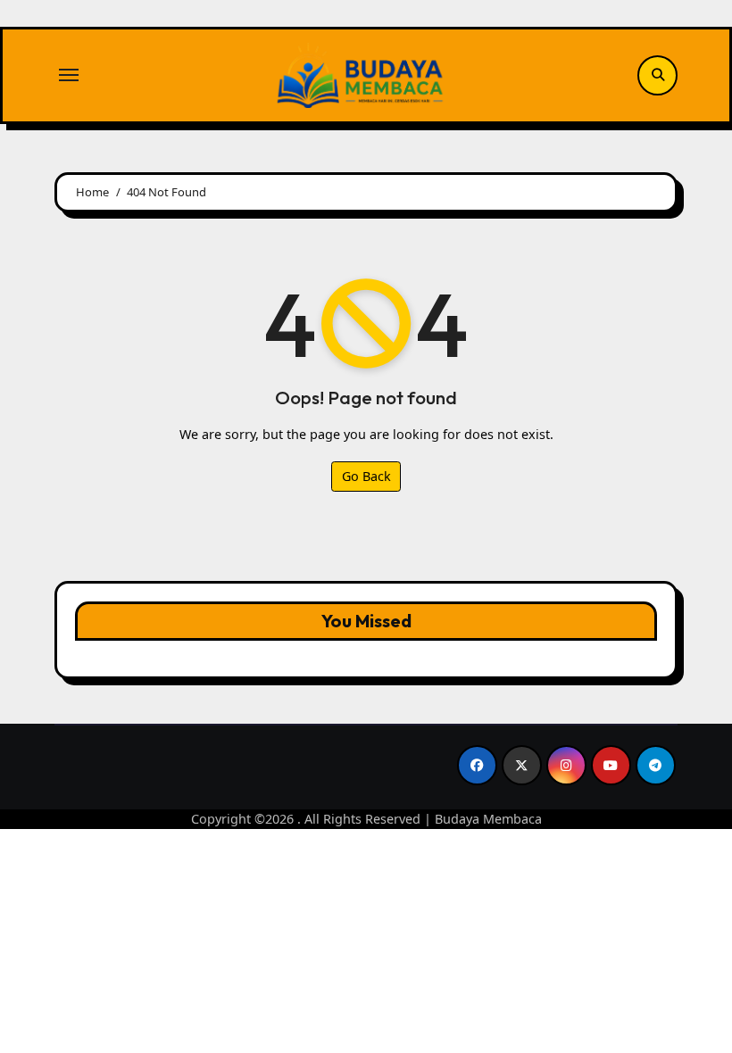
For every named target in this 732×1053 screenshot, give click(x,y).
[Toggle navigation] (68, 75)
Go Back (366, 476)
